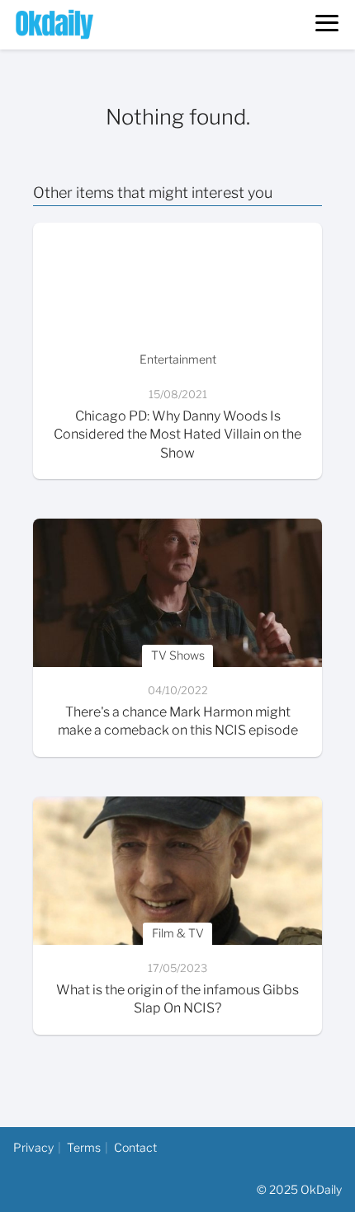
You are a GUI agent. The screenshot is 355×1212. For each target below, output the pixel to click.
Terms (84, 1147)
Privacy (33, 1147)
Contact (135, 1147)
